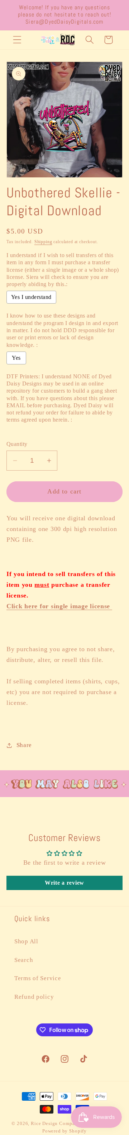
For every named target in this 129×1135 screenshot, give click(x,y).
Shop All (26, 941)
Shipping (43, 241)
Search (23, 960)
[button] (17, 39)
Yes (16, 358)
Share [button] (24, 745)
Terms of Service (37, 978)
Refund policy (34, 996)
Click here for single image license (59, 606)
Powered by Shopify (64, 1131)
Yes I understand (31, 297)
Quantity (17, 444)
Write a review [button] (64, 883)
